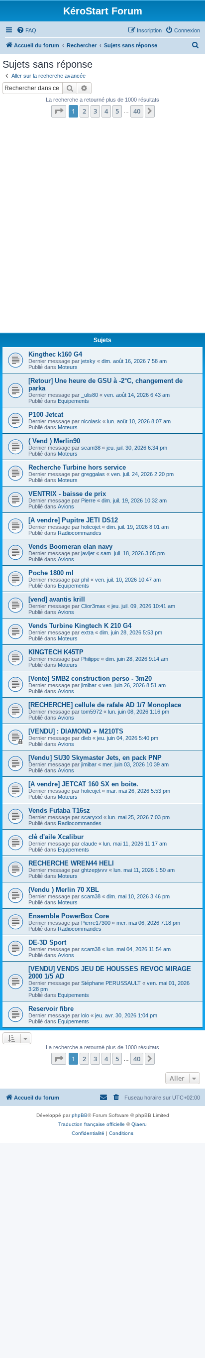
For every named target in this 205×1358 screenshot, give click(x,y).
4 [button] (106, 111)
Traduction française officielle (91, 1124)
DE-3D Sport (47, 942)
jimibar (89, 685)
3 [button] (95, 111)
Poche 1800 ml (51, 573)
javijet (88, 553)
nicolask (91, 421)
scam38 (91, 448)
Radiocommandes (80, 533)
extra (87, 632)
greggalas (93, 474)
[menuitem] (26, 30)
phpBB (80, 1115)
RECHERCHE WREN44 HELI (71, 863)
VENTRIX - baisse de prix (67, 493)
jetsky (88, 361)
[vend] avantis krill (56, 599)
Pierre (88, 500)
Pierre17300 (95, 923)
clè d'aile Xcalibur (56, 837)
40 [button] (136, 111)
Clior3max (93, 606)
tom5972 (91, 712)
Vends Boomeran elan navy (70, 546)
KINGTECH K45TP (56, 652)
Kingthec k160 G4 (55, 354)
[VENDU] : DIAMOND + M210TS (75, 731)
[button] (58, 111)
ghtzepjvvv (94, 870)
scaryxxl (91, 817)
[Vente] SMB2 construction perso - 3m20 (90, 678)
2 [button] (84, 111)
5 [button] (117, 111)
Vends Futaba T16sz (59, 810)
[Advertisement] (102, 228)
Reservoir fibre (51, 1008)
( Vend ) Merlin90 (54, 441)
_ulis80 (89, 395)
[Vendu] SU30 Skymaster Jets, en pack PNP (95, 757)
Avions (66, 506)
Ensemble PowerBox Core (68, 916)
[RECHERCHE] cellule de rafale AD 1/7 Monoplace (104, 705)
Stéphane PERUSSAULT (111, 983)
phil (85, 580)
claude (89, 844)
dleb (86, 738)
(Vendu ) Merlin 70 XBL (63, 889)
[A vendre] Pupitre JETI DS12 (73, 520)
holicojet (91, 527)
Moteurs (68, 367)
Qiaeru (139, 1124)
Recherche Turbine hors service (77, 467)
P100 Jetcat (45, 414)
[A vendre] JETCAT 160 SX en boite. (83, 784)
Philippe (90, 659)
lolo (85, 1015)
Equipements (73, 401)
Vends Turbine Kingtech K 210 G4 (79, 625)
